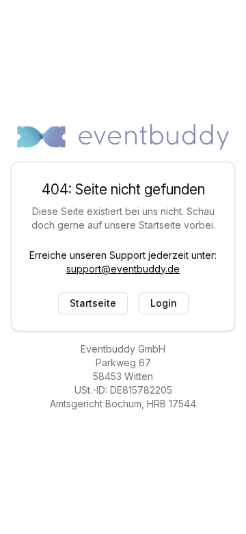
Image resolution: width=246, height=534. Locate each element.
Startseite (93, 303)
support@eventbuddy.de (123, 269)
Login (163, 303)
